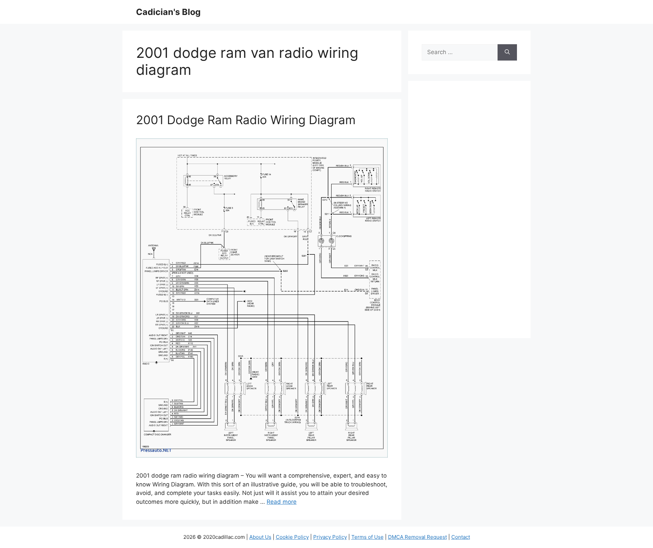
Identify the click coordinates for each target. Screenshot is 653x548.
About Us (260, 537)
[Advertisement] (469, 214)
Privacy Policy (330, 537)
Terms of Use (367, 537)
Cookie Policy (292, 537)
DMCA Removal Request (417, 537)
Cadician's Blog (168, 12)
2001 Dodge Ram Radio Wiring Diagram (245, 120)
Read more (282, 501)
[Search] (507, 52)
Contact (460, 537)
